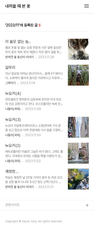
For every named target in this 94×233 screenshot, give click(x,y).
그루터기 (10, 83)
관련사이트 (12, 205)
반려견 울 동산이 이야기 (19, 57)
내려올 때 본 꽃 (17, 6)
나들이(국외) (12, 109)
